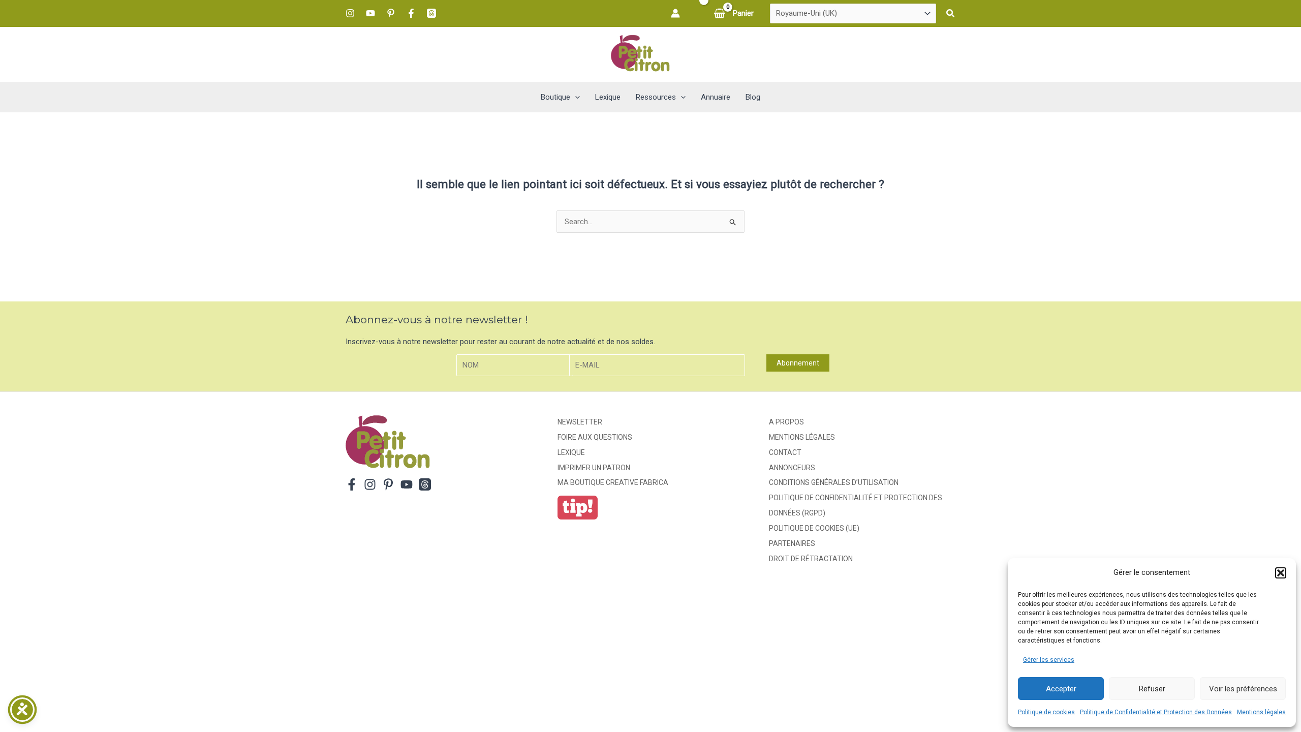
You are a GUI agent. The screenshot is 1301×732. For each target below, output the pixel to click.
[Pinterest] (390, 13)
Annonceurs (792, 468)
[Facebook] (411, 13)
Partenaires (792, 543)
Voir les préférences (1243, 688)
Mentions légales (1261, 712)
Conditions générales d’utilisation (834, 482)
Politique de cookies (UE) (814, 528)
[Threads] (431, 13)
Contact (785, 452)
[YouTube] (370, 13)
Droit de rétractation (811, 559)
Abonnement (798, 363)
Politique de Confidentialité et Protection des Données (1156, 712)
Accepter (1061, 688)
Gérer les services (1048, 659)
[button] (1281, 573)
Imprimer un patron (593, 468)
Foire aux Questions (594, 437)
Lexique (571, 452)
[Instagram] (350, 13)
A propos (786, 422)
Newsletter (579, 422)
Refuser (1152, 688)
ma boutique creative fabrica (612, 482)
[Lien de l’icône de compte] (675, 13)
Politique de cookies (1046, 712)
